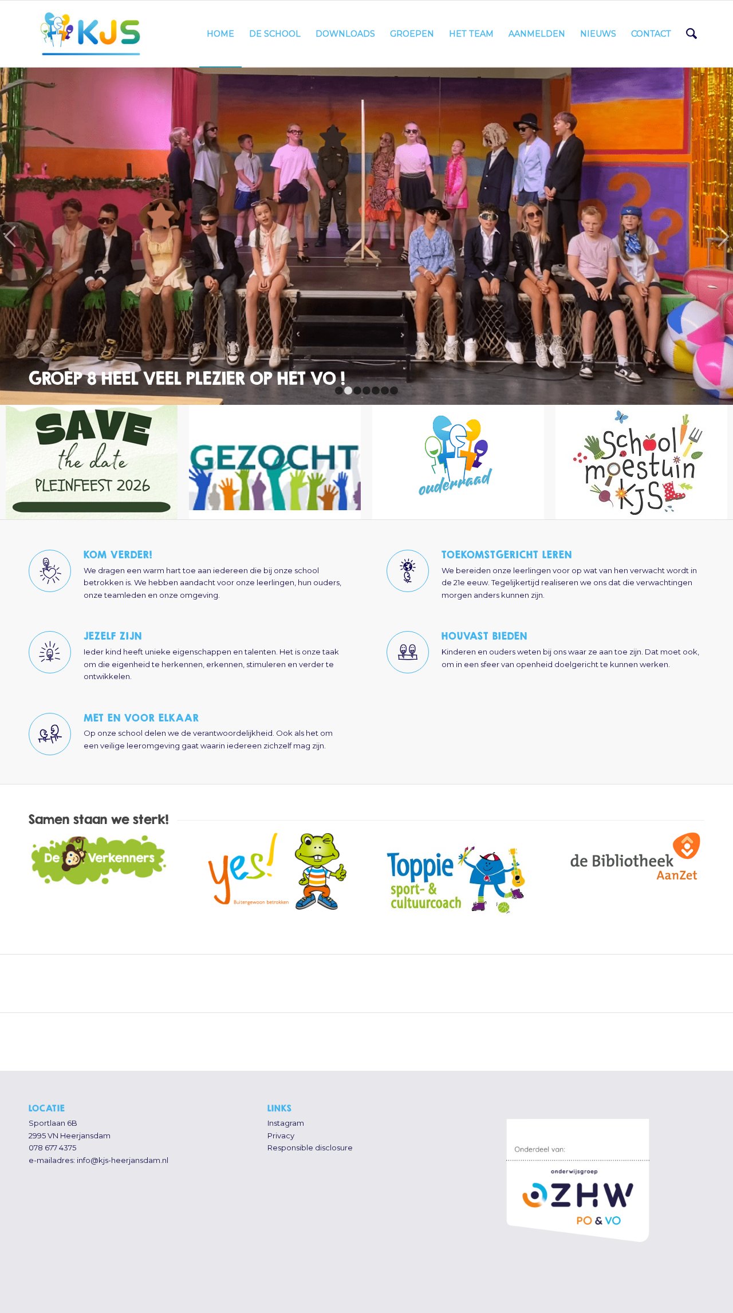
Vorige (10, 229)
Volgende (723, 229)
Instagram (285, 1110)
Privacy (280, 1122)
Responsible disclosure (310, 1135)
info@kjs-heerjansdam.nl (122, 1147)
